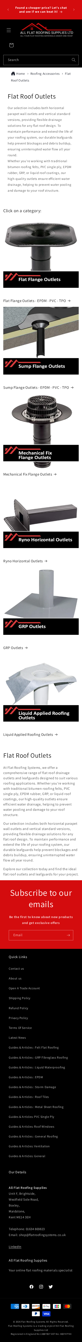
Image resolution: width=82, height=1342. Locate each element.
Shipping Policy (19, 998)
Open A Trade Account (24, 988)
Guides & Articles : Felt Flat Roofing (34, 1047)
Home (20, 73)
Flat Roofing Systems (33, 1321)
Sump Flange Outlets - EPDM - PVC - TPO (36, 387)
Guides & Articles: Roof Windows (31, 1126)
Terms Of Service (20, 1028)
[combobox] (41, 60)
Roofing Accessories (45, 73)
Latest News (17, 1038)
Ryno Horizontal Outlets (23, 561)
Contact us (16, 968)
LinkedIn (15, 1247)
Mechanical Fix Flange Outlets (27, 474)
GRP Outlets (13, 647)
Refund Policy (18, 1008)
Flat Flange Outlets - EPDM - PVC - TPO (34, 300)
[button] (9, 30)
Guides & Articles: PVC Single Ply (31, 1117)
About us (15, 978)
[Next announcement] (74, 9)
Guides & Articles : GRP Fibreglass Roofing (38, 1057)
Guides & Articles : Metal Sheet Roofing (36, 1107)
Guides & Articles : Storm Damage (32, 1087)
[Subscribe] (68, 935)
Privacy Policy (18, 1018)
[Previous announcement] (8, 9)
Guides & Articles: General (27, 1156)
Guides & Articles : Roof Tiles (29, 1097)
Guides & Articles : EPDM (26, 1077)
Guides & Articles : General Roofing (33, 1136)
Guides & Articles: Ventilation (29, 1146)
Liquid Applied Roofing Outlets (28, 734)
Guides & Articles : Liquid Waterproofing (37, 1067)
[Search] (74, 60)
